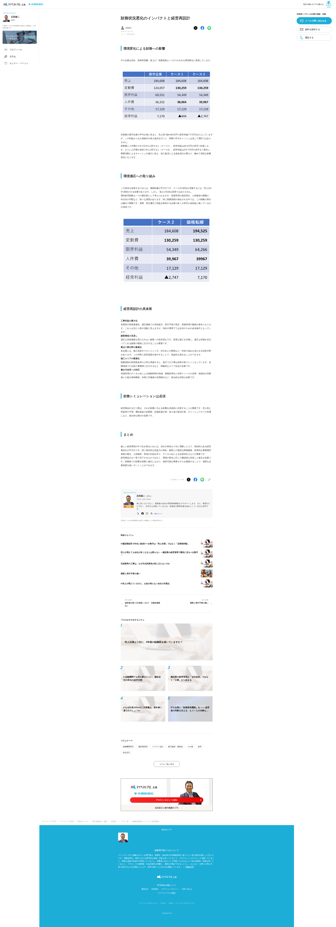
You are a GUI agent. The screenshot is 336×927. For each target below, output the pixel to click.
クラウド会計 (157, 746)
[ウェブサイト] (147, 513)
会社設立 (126, 752)
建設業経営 (131, 34)
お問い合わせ (187, 889)
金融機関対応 (128, 746)
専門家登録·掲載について (166, 885)
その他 (190, 746)
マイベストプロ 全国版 (166, 893)
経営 (200, 746)
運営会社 (144, 889)
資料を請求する (312, 29)
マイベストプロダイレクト (148, 903)
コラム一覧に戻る (166, 764)
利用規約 (154, 889)
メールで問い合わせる (316, 20)
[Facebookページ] (142, 513)
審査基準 (189, 866)
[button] (158, 513)
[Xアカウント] (138, 513)
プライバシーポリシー (169, 889)
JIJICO (171, 903)
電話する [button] (309, 37)
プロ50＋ (163, 903)
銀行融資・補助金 (175, 746)
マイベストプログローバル (184, 903)
